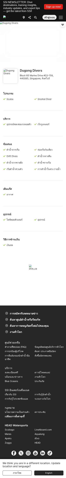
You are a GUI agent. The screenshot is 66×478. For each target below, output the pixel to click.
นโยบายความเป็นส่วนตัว (17, 412)
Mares (8, 434)
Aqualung (40, 434)
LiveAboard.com (43, 429)
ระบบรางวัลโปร (42, 398)
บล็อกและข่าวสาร (14, 376)
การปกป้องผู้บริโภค (14, 351)
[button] (53, 6)
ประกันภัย (39, 381)
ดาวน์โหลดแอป (42, 372)
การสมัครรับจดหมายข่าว (24, 313)
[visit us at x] (22, 453)
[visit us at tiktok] (51, 453)
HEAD (38, 442)
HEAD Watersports (16, 425)
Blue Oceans (11, 381)
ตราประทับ (40, 412)
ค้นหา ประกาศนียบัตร (45, 351)
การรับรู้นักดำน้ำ (43, 394)
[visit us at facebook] (15, 453)
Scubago (9, 429)
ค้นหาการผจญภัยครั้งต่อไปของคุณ (29, 325)
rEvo (37, 438)
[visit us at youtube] (36, 453)
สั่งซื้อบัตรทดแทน (43, 355)
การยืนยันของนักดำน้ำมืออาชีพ (17, 357)
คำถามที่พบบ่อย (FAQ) (15, 346)
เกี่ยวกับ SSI (10, 394)
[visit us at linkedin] (43, 453)
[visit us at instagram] (29, 453)
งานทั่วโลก (16, 331)
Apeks (8, 438)
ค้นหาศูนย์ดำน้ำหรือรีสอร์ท (25, 319)
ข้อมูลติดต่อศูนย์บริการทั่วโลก (49, 346)
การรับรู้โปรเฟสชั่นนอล (16, 398)
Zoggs (8, 442)
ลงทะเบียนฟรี (11, 372)
